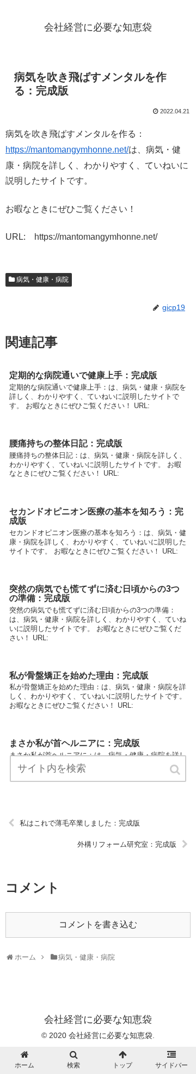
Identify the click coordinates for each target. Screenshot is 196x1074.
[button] (176, 769)
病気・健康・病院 (42, 279)
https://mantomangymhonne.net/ (66, 149)
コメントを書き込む (98, 924)
